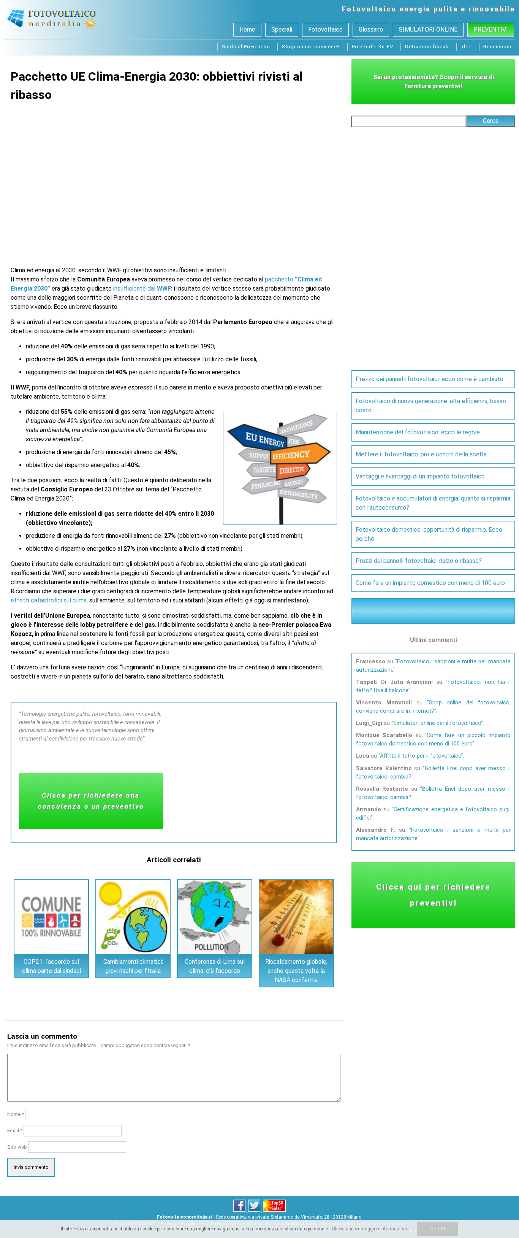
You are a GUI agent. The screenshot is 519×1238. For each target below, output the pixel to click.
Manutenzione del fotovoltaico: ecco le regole (418, 432)
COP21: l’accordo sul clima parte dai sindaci (51, 966)
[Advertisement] (174, 180)
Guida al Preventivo (246, 46)
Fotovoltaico (369, 9)
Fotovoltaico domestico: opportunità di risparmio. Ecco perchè (429, 534)
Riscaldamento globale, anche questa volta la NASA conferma (296, 971)
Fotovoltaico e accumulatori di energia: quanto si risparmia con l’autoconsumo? (433, 503)
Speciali (281, 29)
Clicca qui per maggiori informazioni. (370, 1229)
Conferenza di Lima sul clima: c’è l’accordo (215, 966)
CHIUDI (437, 1229)
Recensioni (497, 46)
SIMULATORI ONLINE (428, 29)
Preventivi (490, 29)
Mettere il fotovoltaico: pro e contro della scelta (421, 454)
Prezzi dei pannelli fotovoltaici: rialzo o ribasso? (419, 560)
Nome (15, 1114)
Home (247, 29)
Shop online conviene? (311, 46)
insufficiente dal (135, 288)
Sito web (17, 1147)
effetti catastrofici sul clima (49, 600)
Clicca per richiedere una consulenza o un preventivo (91, 800)
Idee (466, 46)
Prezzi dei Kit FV (372, 46)
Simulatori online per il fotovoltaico (437, 723)
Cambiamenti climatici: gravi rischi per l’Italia (133, 966)
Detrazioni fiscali (427, 46)
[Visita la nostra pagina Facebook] (240, 1210)
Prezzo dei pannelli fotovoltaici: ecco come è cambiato (429, 379)
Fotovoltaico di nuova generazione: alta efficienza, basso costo (431, 405)
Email (14, 1130)
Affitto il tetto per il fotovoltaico (420, 755)
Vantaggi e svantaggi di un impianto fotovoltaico (420, 476)
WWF (164, 288)
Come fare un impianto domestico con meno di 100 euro (430, 582)
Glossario (371, 29)
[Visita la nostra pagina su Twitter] (254, 1210)
